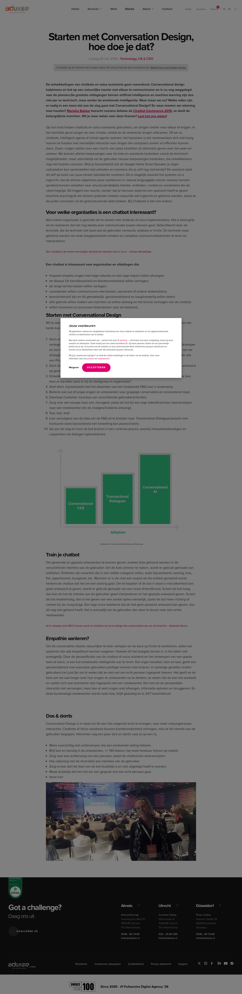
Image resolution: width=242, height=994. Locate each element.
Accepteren (96, 367)
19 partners (122, 340)
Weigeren (74, 367)
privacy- (90, 358)
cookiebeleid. (104, 358)
